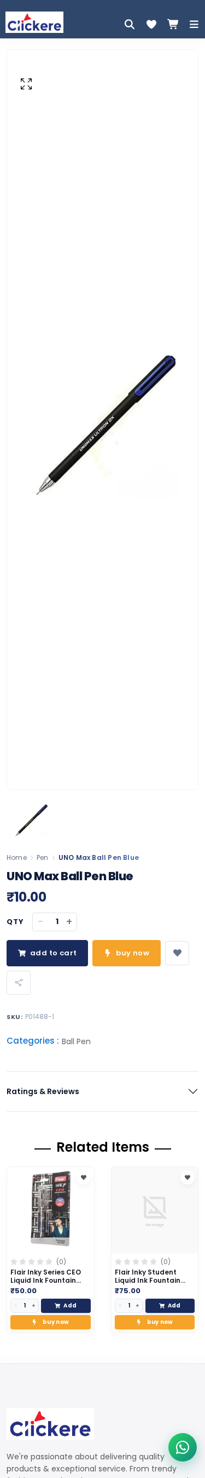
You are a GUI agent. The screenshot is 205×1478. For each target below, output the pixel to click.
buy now (132, 953)
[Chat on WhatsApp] (182, 1447)
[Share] (19, 983)
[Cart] (173, 24)
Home (17, 857)
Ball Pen (76, 1041)
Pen (43, 857)
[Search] (129, 24)
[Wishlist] (151, 24)
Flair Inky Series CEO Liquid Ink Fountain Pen (45, 1281)
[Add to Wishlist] (84, 1177)
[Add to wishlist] (177, 953)
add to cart (53, 953)
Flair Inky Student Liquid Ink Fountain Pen (147, 1281)
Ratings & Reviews (43, 1091)
